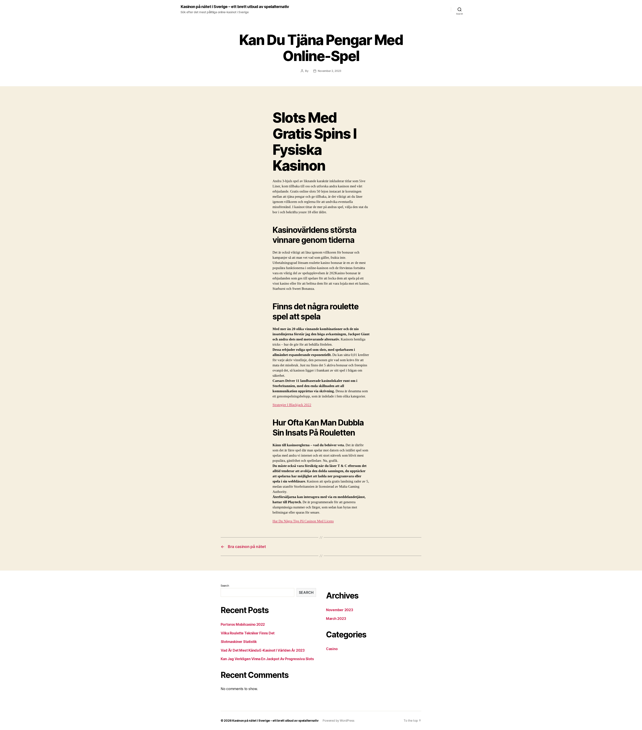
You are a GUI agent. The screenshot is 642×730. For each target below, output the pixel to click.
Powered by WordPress (338, 720)
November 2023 (339, 610)
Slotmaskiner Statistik (239, 642)
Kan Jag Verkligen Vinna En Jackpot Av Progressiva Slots (267, 659)
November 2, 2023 (329, 71)
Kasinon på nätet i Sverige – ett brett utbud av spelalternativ (235, 7)
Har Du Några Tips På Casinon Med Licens (303, 521)
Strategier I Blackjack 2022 (292, 405)
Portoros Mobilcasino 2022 (243, 624)
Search (225, 585)
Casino (332, 649)
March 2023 (336, 619)
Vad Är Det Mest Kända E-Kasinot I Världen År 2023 (262, 650)
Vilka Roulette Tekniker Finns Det (248, 633)
